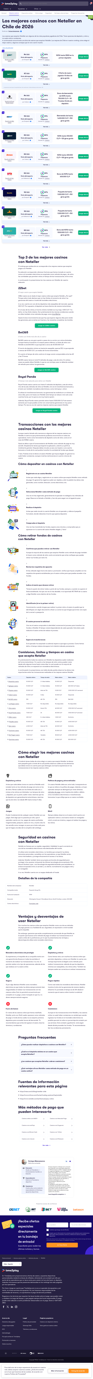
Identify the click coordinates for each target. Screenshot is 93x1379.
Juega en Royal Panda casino (46, 410)
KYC (3, 1329)
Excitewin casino (14, 730)
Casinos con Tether (56, 1132)
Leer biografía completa (56, 1194)
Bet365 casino (13, 699)
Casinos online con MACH (29, 1118)
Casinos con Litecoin (28, 1139)
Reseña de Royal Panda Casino (9, 102)
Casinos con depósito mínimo (49, 1322)
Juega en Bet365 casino (46, 370)
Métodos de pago (33, 1258)
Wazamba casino (13, 681)
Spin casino (12, 726)
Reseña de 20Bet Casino (9, 141)
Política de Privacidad (17, 1374)
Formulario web (33, 903)
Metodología (6, 1333)
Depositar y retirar (27, 13)
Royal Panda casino (15, 712)
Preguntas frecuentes (77, 13)
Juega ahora (83, 57)
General (3, 13)
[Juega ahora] (9, 55)
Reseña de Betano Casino (10, 160)
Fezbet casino (13, 695)
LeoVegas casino (14, 704)
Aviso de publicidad (8, 47)
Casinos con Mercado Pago (58, 1118)
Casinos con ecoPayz (28, 1125)
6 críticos (47, 59)
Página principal (6, 1258)
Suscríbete (63, 1245)
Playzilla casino (13, 721)
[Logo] (9, 3)
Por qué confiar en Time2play (11, 1336)
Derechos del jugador (8, 1322)
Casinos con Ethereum (56, 1139)
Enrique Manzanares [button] (14, 31)
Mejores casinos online (20, 1258)
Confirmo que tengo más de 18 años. (59, 1229)
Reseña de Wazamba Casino (9, 198)
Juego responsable (8, 1325)
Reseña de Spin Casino (9, 179)
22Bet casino (12, 717)
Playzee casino (13, 690)
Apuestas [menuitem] (21, 9)
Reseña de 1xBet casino (9, 122)
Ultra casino (12, 708)
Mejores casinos (14, 13)
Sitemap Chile (27, 1325)
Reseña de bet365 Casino (9, 79)
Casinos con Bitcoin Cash (29, 1132)
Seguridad (48, 13)
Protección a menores (9, 1340)
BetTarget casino (14, 735)
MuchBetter (56, 314)
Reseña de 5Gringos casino (9, 217)
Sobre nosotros (6, 1344)
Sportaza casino (14, 739)
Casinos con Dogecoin (57, 1125)
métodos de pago (54, 792)
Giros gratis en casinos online (48, 1325)
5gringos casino (13, 686)
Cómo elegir (39, 13)
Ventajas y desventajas (61, 13)
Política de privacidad (29, 1322)
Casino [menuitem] (6, 9)
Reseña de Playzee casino (9, 236)
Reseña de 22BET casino (9, 60)
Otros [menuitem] (36, 9)
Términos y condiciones (30, 1329)
